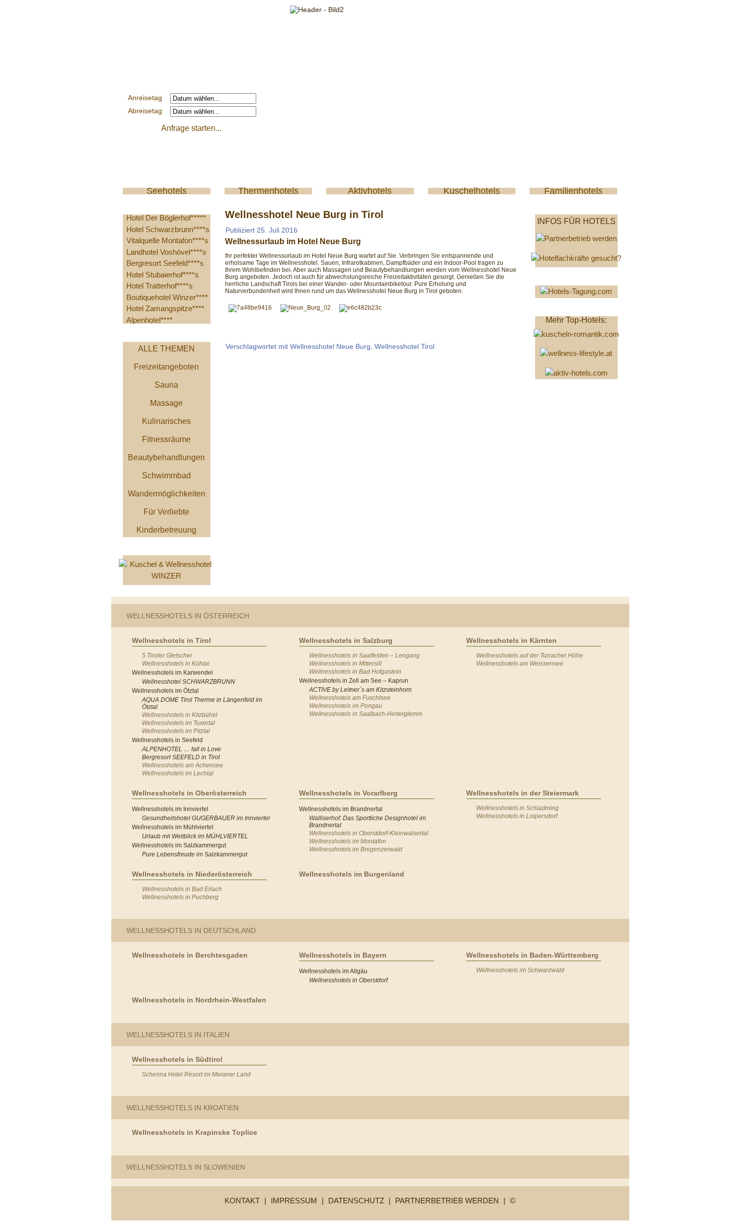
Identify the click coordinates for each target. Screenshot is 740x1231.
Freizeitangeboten (166, 367)
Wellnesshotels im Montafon (347, 841)
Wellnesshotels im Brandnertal (341, 809)
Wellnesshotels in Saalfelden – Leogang (364, 655)
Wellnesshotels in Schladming (517, 808)
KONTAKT (242, 1200)
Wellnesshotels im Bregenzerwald (355, 849)
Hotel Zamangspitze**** (165, 308)
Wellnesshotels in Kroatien (182, 1108)
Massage (166, 403)
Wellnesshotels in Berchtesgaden (190, 955)
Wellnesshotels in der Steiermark (522, 793)
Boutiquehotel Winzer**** (167, 297)
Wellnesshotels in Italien (178, 1035)
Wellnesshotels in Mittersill (345, 663)
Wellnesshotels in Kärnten (511, 640)
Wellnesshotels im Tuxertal (178, 723)
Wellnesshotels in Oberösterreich (189, 793)
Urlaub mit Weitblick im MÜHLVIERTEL (195, 836)
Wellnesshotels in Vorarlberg (348, 793)
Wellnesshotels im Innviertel (170, 809)
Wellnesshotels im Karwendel (172, 672)
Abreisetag (148, 111)
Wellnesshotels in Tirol (171, 640)
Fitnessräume (166, 439)
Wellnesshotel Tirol (404, 346)
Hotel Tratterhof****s (159, 285)
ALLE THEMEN (166, 348)
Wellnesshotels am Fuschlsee (350, 697)
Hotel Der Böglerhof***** (166, 217)
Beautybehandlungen (166, 457)
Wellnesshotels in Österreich (187, 616)
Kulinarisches (166, 421)
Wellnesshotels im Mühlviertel (172, 827)
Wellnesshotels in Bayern (343, 955)
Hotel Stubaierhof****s (162, 274)
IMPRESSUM (294, 1200)
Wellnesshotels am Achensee (182, 765)
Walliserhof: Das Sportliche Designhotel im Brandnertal (367, 822)
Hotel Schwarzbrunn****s (167, 229)
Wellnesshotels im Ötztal (165, 690)
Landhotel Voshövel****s (166, 252)
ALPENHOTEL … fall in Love (181, 749)
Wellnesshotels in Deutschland (191, 930)
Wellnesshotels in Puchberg (180, 897)
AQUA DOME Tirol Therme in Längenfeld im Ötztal (202, 703)
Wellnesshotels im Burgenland (351, 874)
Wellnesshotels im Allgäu (333, 971)
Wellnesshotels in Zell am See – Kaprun (353, 680)
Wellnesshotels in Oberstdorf (348, 980)
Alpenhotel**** (149, 320)
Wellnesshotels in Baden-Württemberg (532, 955)
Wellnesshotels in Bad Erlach (182, 889)
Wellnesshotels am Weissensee (519, 663)
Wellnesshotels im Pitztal (176, 731)
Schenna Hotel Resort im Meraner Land (196, 1074)
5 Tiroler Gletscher (167, 655)
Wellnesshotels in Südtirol (177, 1059)
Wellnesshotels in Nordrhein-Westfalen (199, 1000)
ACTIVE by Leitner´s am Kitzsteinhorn (360, 689)
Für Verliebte (166, 512)
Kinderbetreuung (166, 530)
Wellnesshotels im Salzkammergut (179, 845)
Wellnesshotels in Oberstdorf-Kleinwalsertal (368, 833)
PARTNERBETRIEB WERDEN (447, 1200)
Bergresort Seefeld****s (165, 263)
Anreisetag (148, 98)
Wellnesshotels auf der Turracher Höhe (529, 655)
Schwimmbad (166, 475)
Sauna (166, 385)
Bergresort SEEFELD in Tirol (181, 757)
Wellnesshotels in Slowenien (185, 1167)
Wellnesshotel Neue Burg (330, 346)
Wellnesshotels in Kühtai (175, 663)
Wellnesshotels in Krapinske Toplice (194, 1132)
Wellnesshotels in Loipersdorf (516, 816)
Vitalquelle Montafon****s (167, 240)
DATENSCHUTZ (356, 1200)
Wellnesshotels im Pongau (345, 705)
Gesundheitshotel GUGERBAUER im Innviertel (206, 818)
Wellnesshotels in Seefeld (167, 740)
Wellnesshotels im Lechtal (177, 773)
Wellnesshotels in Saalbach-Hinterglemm (365, 713)
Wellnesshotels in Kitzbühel (179, 714)
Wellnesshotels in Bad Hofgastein (355, 671)
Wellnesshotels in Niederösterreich (192, 874)
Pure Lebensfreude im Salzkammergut (194, 854)
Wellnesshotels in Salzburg (346, 640)
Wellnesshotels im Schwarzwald (520, 970)
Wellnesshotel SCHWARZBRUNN (188, 681)
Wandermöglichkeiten (166, 493)
